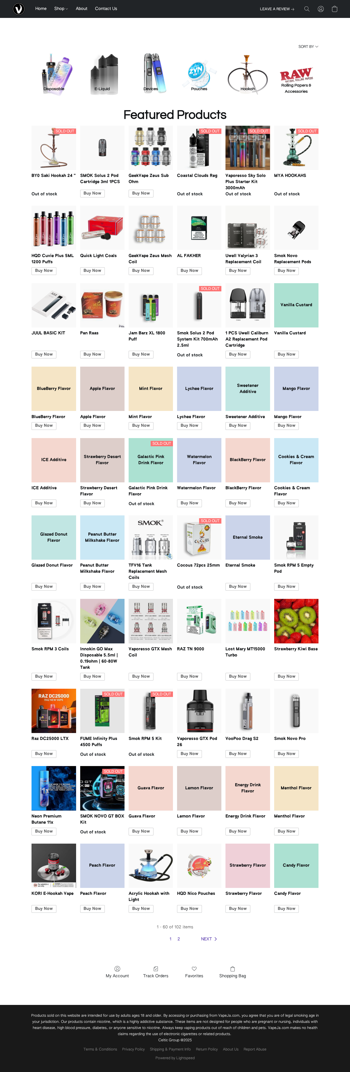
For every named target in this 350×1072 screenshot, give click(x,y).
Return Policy (207, 1049)
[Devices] (151, 66)
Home (41, 9)
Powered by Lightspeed (175, 1058)
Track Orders (155, 976)
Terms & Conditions (100, 1049)
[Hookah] (247, 66)
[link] (278, 9)
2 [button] (179, 939)
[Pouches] (199, 66)
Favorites (194, 976)
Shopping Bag (232, 976)
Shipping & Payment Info (170, 1049)
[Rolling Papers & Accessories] (296, 66)
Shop (60, 9)
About (81, 9)
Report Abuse (255, 1049)
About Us (231, 1049)
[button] (18, 9)
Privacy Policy (133, 1049)
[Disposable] (54, 66)
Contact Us (106, 9)
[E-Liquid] (102, 66)
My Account (117, 976)
